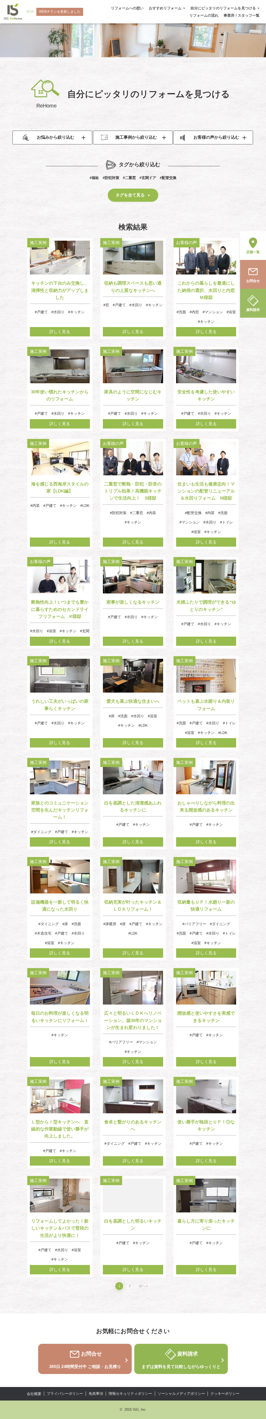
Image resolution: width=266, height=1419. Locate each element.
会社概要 (34, 1394)
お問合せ (253, 281)
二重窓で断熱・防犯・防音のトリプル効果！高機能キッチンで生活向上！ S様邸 (133, 491)
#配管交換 (168, 178)
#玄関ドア (147, 178)
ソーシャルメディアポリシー (181, 1393)
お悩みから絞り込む (55, 137)
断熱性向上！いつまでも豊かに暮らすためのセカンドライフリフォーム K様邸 (60, 609)
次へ (142, 1286)
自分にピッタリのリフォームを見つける (223, 8)
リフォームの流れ (203, 15)
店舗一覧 (253, 252)
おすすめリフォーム (166, 8)
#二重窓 (129, 178)
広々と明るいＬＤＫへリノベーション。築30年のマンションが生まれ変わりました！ (133, 1020)
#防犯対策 (111, 178)
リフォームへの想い (127, 8)
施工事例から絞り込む (136, 137)
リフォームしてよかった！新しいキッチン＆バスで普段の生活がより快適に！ (60, 1228)
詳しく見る (59, 331)
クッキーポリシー (225, 1393)
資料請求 (253, 310)
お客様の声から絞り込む (216, 137)
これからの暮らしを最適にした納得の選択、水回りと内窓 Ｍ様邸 (208, 290)
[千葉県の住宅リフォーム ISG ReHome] (13, 12)
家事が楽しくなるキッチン (133, 602)
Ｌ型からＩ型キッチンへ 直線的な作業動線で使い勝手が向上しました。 (60, 1129)
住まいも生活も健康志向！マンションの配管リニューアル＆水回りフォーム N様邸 (206, 491)
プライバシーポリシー (65, 1393)
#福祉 (94, 178)
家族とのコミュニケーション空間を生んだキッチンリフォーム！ (60, 810)
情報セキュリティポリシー (130, 1393)
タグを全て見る (130, 195)
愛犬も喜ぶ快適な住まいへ (133, 701)
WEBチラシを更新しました (60, 12)
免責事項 (96, 1393)
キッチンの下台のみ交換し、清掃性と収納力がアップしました (60, 290)
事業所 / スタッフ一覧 (242, 15)
